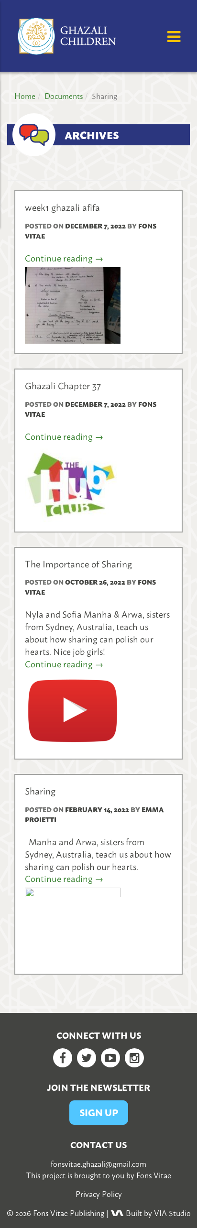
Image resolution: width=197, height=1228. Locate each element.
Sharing (40, 790)
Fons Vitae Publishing (68, 1212)
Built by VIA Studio (157, 1212)
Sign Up (98, 1112)
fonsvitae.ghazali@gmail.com (98, 1163)
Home (24, 95)
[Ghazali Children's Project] (68, 34)
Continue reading (64, 258)
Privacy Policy (99, 1193)
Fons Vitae (153, 1175)
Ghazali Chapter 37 (63, 385)
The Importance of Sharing (78, 563)
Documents (63, 95)
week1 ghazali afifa (62, 206)
